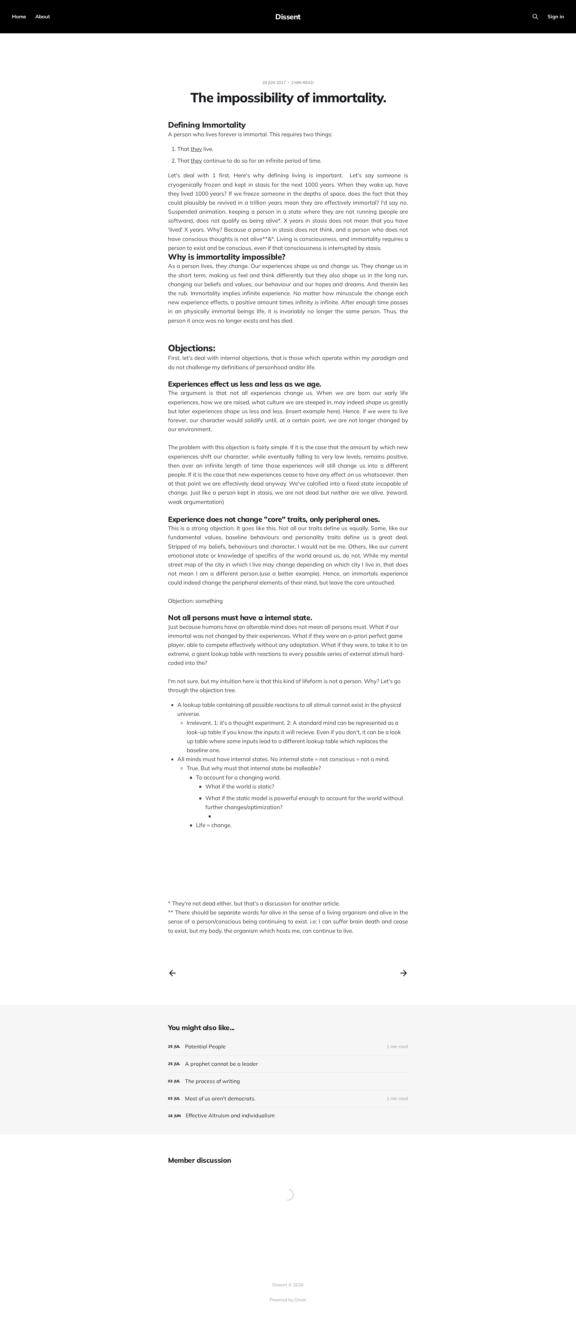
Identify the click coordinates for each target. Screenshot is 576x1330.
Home (19, 16)
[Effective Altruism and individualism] (288, 1115)
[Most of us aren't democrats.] (288, 1098)
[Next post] (403, 973)
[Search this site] (535, 17)
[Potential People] (288, 1046)
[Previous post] (172, 973)
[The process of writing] (288, 1081)
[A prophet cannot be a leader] (288, 1063)
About (42, 16)
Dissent (288, 16)
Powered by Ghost (288, 1299)
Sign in (556, 16)
